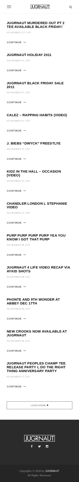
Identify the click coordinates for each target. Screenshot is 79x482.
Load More (38, 405)
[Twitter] (39, 446)
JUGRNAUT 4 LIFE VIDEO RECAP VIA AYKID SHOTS (38, 269)
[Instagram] (47, 446)
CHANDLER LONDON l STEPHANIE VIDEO (37, 205)
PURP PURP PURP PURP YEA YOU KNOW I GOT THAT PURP (36, 237)
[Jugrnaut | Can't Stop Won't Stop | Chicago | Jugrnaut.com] (39, 6)
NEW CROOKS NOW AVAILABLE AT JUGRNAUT (37, 333)
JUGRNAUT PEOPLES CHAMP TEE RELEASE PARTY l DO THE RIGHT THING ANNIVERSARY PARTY (36, 367)
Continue (14, 42)
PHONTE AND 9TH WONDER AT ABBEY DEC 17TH (33, 301)
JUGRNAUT (52, 471)
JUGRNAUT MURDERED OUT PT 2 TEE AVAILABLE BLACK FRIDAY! (36, 25)
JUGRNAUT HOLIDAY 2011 (29, 55)
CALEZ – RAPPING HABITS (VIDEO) (37, 115)
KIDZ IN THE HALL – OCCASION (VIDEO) (34, 173)
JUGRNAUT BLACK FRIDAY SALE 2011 (35, 85)
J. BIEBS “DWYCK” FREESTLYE (34, 143)
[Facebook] (32, 446)
